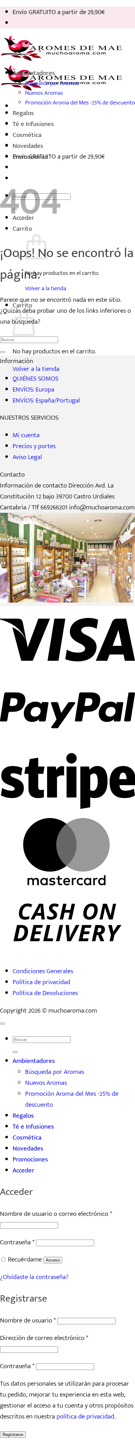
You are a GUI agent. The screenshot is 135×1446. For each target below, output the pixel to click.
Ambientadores (34, 73)
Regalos (23, 113)
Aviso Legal (27, 457)
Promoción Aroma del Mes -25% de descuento (80, 103)
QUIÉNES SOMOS (35, 378)
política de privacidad (85, 1416)
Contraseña (17, 1242)
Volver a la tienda (45, 288)
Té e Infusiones (33, 124)
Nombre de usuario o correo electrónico (56, 1213)
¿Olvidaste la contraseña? (34, 1277)
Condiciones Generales (43, 971)
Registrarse (13, 1434)
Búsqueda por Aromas (52, 83)
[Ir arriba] (2, 1023)
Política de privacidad (41, 982)
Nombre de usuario (28, 1320)
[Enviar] (2, 352)
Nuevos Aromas (44, 93)
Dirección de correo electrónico (44, 1337)
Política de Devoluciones (45, 993)
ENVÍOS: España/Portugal (46, 400)
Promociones (30, 156)
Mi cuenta (26, 435)
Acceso (53, 1260)
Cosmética (27, 134)
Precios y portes (34, 446)
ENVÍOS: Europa (33, 389)
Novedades (28, 145)
